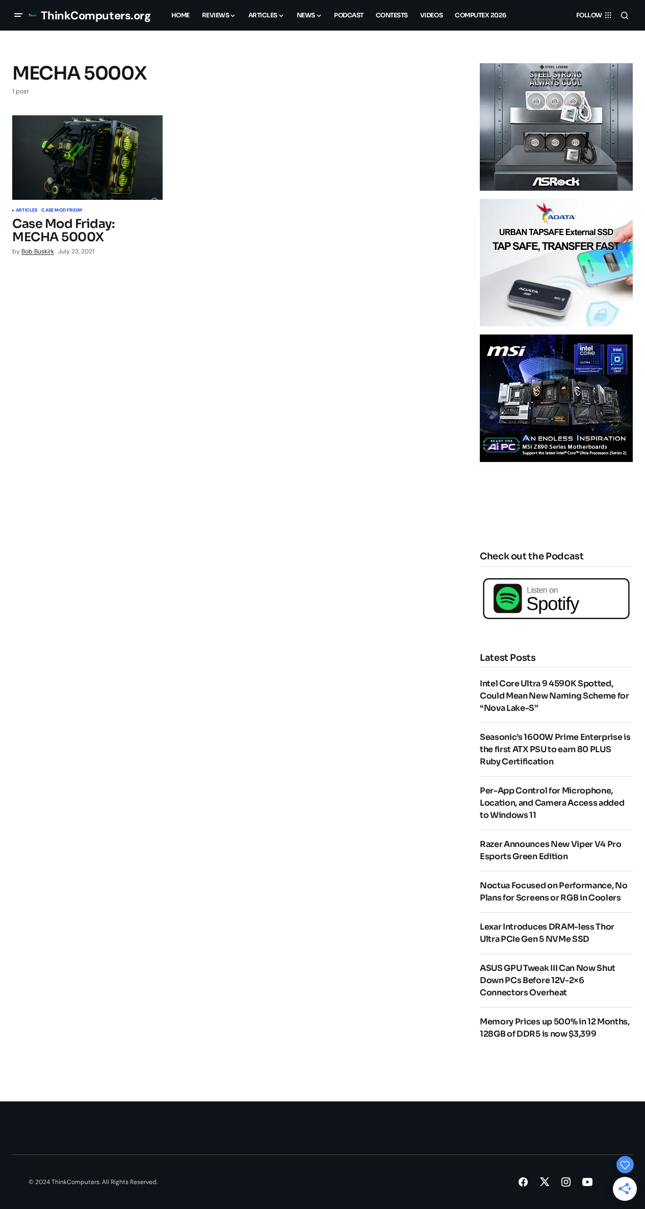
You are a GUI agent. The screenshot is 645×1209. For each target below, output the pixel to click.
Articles (26, 210)
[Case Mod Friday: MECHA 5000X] (87, 157)
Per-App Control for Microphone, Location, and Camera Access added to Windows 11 (552, 802)
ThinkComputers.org (95, 15)
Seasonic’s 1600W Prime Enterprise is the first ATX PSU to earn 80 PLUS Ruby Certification (555, 749)
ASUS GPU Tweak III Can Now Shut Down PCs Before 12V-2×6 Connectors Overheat (547, 980)
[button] (18, 15)
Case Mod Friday (62, 210)
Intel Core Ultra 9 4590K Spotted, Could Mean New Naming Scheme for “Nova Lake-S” (554, 695)
